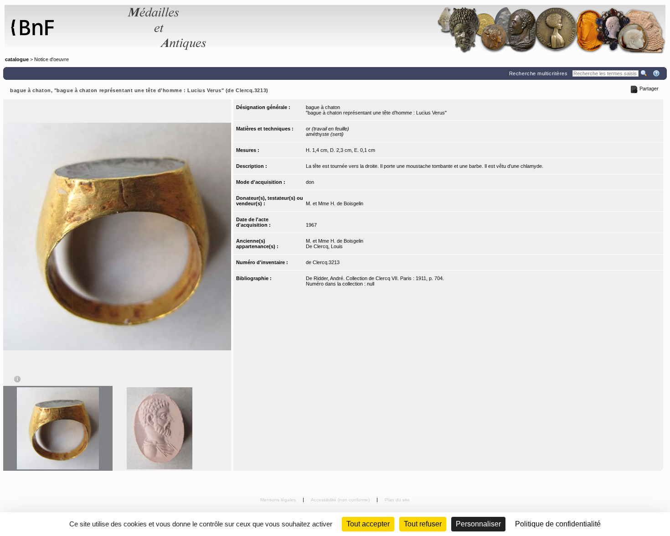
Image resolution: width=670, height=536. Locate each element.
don (310, 182)
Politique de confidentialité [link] (558, 524)
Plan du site (397, 499)
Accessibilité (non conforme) (341, 499)
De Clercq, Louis (324, 246)
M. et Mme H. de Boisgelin (334, 203)
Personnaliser (478, 524)
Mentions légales (278, 499)
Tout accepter (368, 524)
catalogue (17, 59)
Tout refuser (423, 524)
